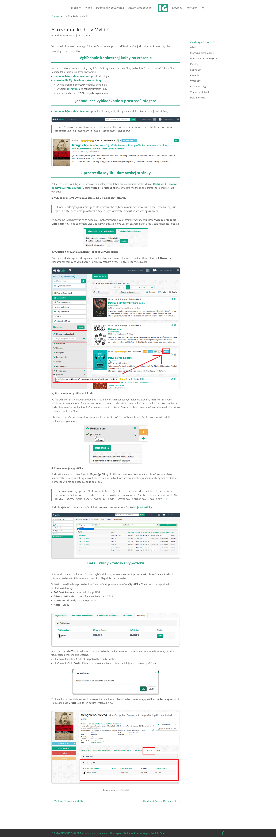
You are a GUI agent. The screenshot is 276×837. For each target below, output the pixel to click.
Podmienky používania (110, 8)
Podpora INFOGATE (65, 35)
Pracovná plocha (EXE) (202, 52)
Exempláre (196, 69)
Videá (88, 8)
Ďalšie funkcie (197, 97)
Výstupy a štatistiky (200, 92)
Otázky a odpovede (140, 8)
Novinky (177, 8)
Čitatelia (194, 75)
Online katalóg (198, 86)
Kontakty (192, 8)
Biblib (74, 8)
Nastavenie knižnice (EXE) (203, 58)
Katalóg (194, 64)
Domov (55, 16)
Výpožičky (195, 80)
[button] (203, 9)
